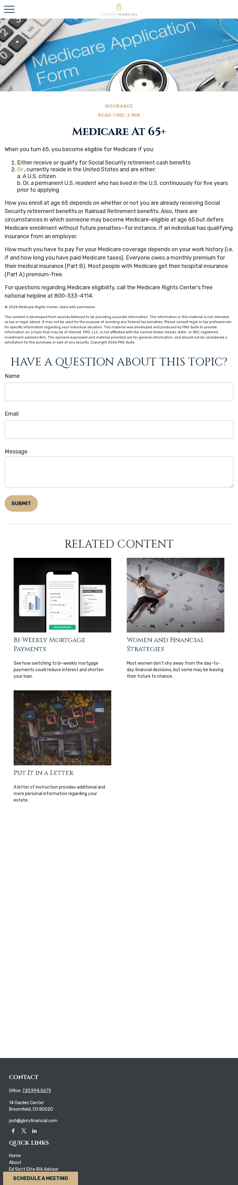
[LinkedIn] (34, 1130)
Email (12, 413)
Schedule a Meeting (40, 1178)
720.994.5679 (36, 1090)
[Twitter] (24, 1130)
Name (12, 376)
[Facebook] (13, 1130)
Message (16, 451)
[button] (15, 1155)
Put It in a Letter (43, 772)
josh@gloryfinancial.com (33, 1120)
